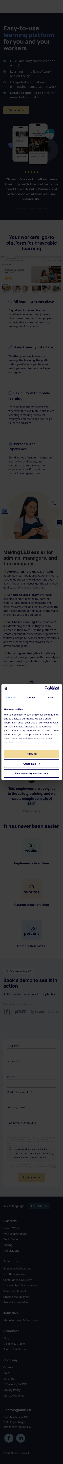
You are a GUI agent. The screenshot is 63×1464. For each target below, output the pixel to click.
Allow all (32, 753)
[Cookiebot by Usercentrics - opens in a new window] (45, 688)
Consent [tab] (11, 697)
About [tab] (51, 697)
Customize (29, 763)
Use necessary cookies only (31, 773)
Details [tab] (31, 697)
